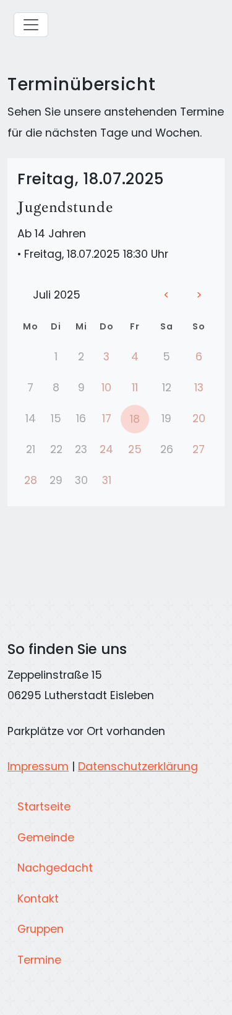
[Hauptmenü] (31, 24)
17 (106, 418)
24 (106, 449)
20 (198, 418)
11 (135, 387)
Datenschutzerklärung (138, 766)
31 (106, 480)
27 (198, 449)
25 (135, 449)
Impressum (38, 766)
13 (199, 387)
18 (135, 419)
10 (106, 387)
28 (30, 480)
